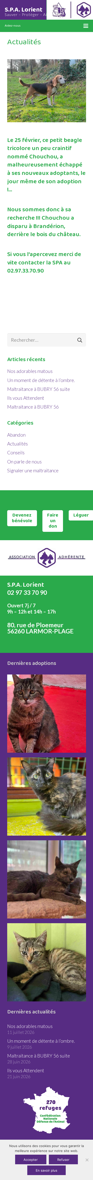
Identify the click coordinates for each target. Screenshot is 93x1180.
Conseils (16, 452)
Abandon (16, 435)
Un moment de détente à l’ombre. (41, 380)
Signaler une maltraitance (33, 470)
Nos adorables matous (30, 371)
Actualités (17, 443)
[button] (86, 25)
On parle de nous (24, 461)
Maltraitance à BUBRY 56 (33, 407)
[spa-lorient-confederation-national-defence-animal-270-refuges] (46, 1110)
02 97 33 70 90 (27, 592)
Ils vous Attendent (25, 398)
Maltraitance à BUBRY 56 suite (38, 389)
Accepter (31, 1160)
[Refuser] (86, 1159)
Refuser (63, 1160)
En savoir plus (46, 1170)
